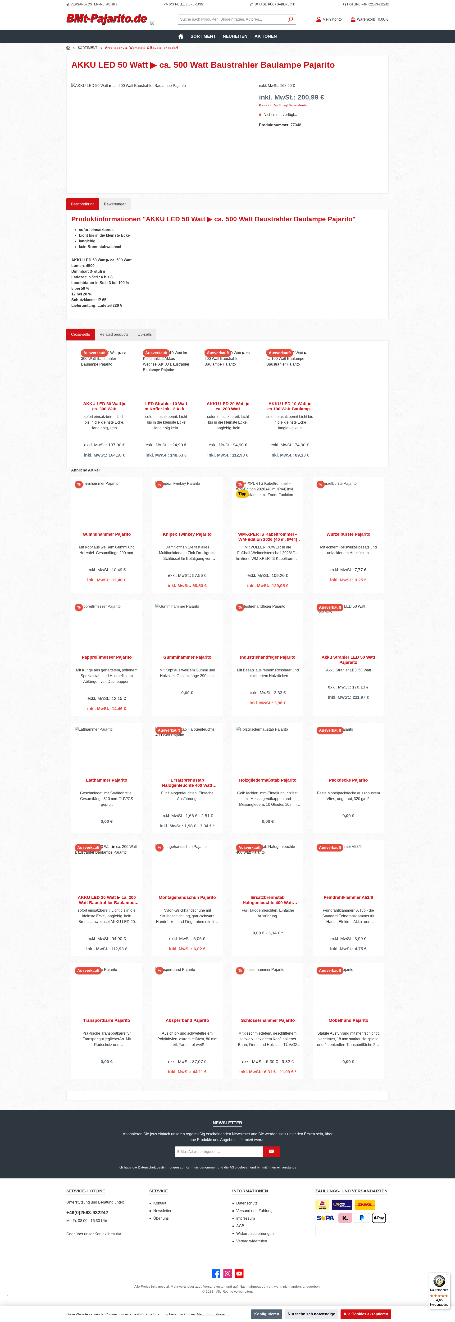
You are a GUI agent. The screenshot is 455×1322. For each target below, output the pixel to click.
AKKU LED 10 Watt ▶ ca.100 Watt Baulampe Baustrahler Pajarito (289, 406)
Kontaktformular (108, 1234)
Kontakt (159, 1203)
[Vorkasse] (325, 1218)
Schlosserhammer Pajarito (268, 1020)
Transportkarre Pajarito (106, 1020)
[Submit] (271, 1151)
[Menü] (447, 1275)
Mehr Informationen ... (213, 1314)
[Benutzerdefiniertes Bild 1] (342, 1205)
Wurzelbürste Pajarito (348, 534)
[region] (160, 134)
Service (158, 1191)
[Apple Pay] (379, 1218)
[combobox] (231, 19)
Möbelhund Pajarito (348, 1020)
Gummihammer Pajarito (107, 534)
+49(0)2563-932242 (87, 1212)
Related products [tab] (114, 334)
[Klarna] (345, 1218)
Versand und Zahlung (254, 1211)
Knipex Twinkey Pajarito (187, 534)
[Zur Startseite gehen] (106, 19)
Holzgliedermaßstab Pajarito (267, 780)
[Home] (181, 36)
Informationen (250, 1191)
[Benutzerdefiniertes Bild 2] (365, 1205)
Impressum (245, 1218)
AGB (233, 1167)
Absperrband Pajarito (187, 1020)
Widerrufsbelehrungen (255, 1233)
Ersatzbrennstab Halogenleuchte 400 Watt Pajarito (187, 783)
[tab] (82, 204)
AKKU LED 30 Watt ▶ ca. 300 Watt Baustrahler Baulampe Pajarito (104, 406)
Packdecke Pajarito (348, 780)
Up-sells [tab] (145, 334)
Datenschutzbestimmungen (158, 1167)
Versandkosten (214, 1286)
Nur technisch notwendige (311, 1314)
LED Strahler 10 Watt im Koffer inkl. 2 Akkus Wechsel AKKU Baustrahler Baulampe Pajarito (166, 406)
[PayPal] (362, 1218)
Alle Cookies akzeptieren (366, 1314)
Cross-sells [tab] (80, 334)
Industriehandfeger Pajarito (268, 657)
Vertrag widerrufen (251, 1241)
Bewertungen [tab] (115, 204)
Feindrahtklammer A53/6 (348, 897)
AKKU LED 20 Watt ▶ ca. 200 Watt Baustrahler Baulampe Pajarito (227, 406)
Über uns (161, 1218)
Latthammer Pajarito (106, 780)
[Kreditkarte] (315, 1231)
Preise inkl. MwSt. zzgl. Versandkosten (283, 105)
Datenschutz (246, 1203)
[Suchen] (290, 19)
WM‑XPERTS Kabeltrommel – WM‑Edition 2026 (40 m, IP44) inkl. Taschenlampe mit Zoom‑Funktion (267, 537)
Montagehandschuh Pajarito (187, 897)
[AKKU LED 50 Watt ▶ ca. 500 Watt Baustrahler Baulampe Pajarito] (160, 134)
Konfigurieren (266, 1314)
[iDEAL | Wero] (322, 1205)
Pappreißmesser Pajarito (107, 657)
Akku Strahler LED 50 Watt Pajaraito (348, 660)
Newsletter (162, 1211)
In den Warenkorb (107, 592)
